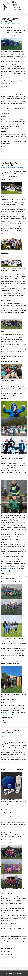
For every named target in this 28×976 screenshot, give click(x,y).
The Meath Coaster (16, 5)
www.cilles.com (6, 712)
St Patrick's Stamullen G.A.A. (7, 23)
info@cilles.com (5, 568)
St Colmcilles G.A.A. (5, 167)
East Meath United (5, 735)
